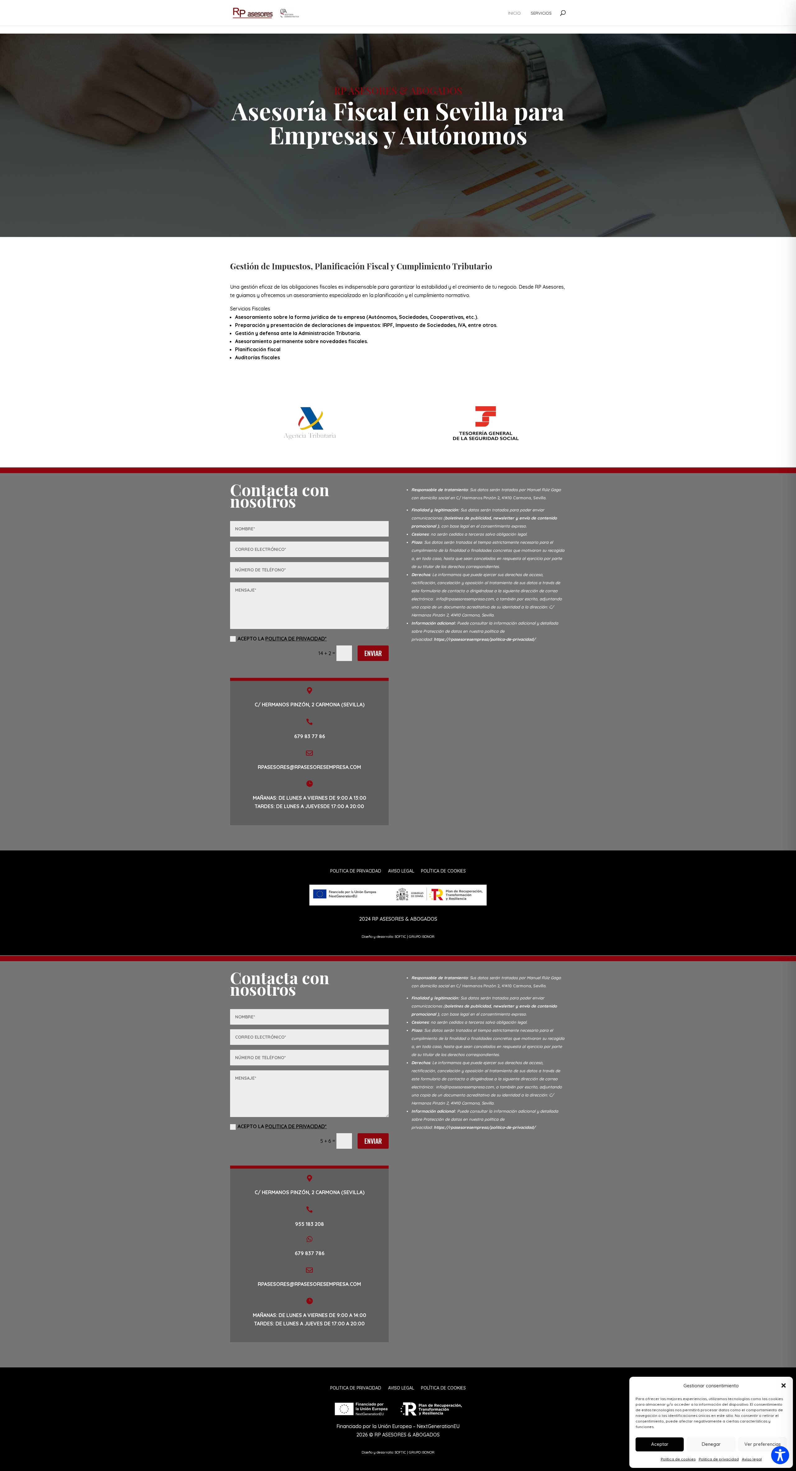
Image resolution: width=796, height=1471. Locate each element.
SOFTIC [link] (400, 936)
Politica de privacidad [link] (719, 1459)
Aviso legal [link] (752, 1459)
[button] (783, 1385)
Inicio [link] (514, 13)
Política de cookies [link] (678, 1459)
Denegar (711, 1444)
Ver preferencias (762, 1444)
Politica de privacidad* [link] (296, 638)
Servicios (541, 13)
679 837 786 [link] (309, 1253)
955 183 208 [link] (309, 1224)
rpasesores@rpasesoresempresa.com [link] (309, 1284)
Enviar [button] (373, 653)
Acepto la (282, 638)
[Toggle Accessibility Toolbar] (780, 1455)
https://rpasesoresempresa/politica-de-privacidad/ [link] (484, 639)
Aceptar (660, 1444)
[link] (265, 12)
